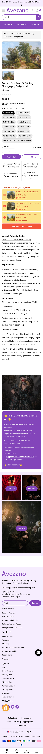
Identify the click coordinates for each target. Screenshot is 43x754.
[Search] (38, 17)
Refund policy (13, 718)
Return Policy (6, 693)
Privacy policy (26, 718)
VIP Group (5, 644)
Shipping (5, 103)
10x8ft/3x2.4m (8, 131)
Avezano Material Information (13, 647)
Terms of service (12, 722)
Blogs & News (7, 655)
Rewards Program (8, 613)
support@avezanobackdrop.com (21, 587)
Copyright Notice (8, 678)
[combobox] (21, 17)
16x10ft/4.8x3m (25, 136)
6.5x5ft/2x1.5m (9, 117)
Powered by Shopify (32, 736)
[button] (3, 10)
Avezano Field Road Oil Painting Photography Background (28, 192)
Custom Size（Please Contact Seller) (17, 140)
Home (6, 33)
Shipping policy (27, 722)
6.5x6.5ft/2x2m (24, 117)
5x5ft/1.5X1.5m (23, 113)
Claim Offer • (21, 226)
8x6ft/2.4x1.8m (24, 122)
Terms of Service (8, 697)
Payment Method (8, 686)
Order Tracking (7, 671)
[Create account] (33, 10)
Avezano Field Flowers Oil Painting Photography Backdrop (28, 214)
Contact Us (6, 640)
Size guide (37, 147)
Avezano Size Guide (9, 651)
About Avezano (7, 636)
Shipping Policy (7, 689)
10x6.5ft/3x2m (8, 126)
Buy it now (31, 157)
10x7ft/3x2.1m (23, 126)
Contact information (21, 725)
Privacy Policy (7, 682)
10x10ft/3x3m (23, 131)
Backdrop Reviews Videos (11, 624)
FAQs (3, 667)
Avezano (21, 736)
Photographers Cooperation (12, 627)
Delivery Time (7, 675)
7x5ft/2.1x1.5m (9, 122)
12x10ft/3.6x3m (9, 136)
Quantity (5, 147)
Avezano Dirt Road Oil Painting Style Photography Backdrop (28, 203)
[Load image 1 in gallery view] (8, 75)
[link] (13, 464)
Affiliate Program (8, 616)
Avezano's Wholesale (10, 620)
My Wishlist (6, 663)
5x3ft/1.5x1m (8, 113)
